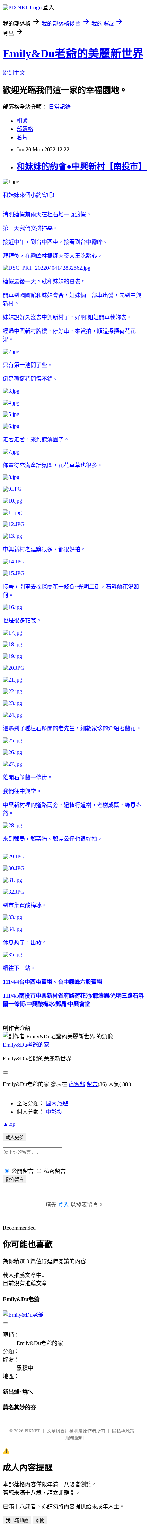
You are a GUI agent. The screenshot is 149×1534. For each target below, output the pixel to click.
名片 (22, 137)
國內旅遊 (57, 1103)
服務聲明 (74, 1437)
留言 (92, 1084)
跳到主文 (14, 73)
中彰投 (54, 1112)
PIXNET (32, 1430)
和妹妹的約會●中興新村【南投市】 (82, 166)
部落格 (25, 129)
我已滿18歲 (17, 1520)
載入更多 (15, 1137)
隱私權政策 (123, 1430)
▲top (9, 1124)
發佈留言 (15, 1179)
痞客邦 (77, 1084)
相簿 (22, 121)
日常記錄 (60, 107)
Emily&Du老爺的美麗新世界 (73, 53)
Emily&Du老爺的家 (26, 1045)
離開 (39, 1520)
